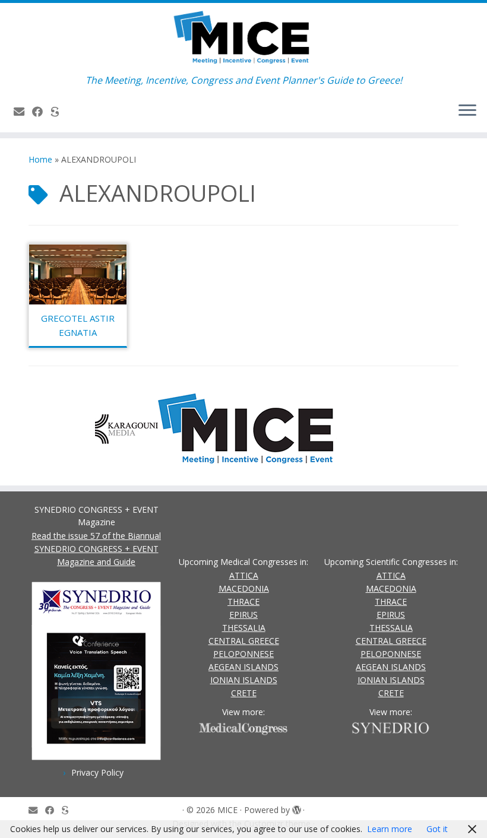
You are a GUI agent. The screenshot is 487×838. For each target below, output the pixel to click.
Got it (437, 828)
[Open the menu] (467, 111)
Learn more (389, 828)
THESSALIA (243, 627)
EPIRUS (243, 614)
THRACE (243, 601)
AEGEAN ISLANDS (243, 666)
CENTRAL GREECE (243, 640)
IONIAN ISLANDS (243, 679)
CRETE (244, 693)
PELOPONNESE (243, 653)
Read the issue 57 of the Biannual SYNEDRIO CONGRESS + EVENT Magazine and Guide (96, 548)
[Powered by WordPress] (296, 808)
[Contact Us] (23, 111)
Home (40, 159)
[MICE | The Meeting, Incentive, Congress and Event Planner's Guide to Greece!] (243, 38)
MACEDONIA (244, 588)
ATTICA (243, 575)
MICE (227, 809)
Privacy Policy (97, 772)
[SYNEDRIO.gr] (58, 111)
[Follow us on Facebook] (41, 111)
